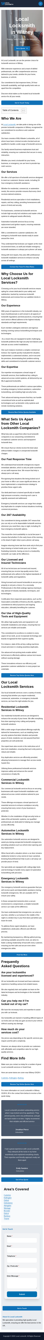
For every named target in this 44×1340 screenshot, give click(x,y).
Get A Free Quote (22, 1179)
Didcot (6, 1213)
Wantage (7, 1208)
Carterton (4, 1078)
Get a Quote (20, 48)
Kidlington (13, 1078)
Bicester (7, 1211)
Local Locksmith (9, 124)
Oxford (6, 1200)
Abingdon (7, 1206)
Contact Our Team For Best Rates (22, 267)
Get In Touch (22, 1308)
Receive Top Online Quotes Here (22, 675)
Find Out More (22, 955)
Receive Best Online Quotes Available (22, 412)
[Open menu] (40, 4)
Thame (6, 1219)
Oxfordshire (8, 1203)
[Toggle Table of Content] (22, 110)
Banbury (7, 1216)
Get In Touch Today (22, 103)
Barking (21, 1078)
